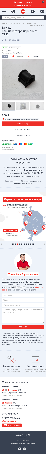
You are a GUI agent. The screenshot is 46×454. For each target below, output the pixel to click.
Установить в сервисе (23, 130)
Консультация (14, 425)
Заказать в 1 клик (23, 135)
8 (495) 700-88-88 (13, 11)
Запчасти (5, 23)
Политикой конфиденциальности (14, 338)
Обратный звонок (9, 421)
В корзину (21, 124)
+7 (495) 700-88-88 (32, 173)
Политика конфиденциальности (23, 443)
